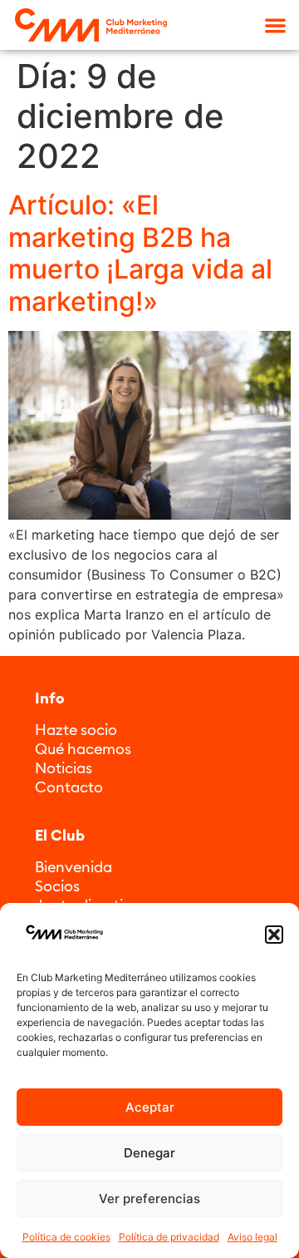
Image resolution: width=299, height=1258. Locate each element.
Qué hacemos (83, 748)
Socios (57, 885)
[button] (274, 934)
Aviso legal (252, 1237)
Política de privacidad (169, 1237)
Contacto (69, 787)
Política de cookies (66, 1237)
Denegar (149, 1153)
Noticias (63, 767)
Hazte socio (76, 729)
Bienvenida (73, 866)
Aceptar (149, 1107)
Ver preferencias (149, 1198)
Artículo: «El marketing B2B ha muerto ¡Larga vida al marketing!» (140, 253)
